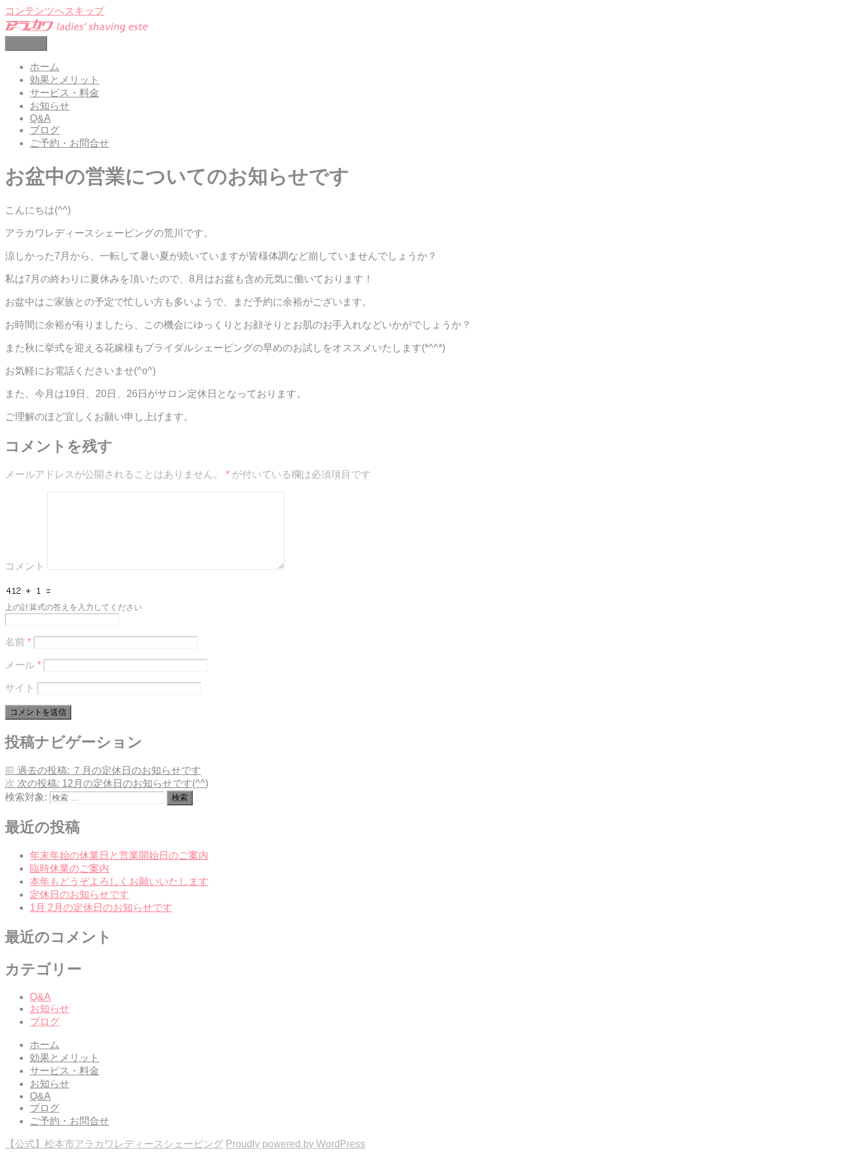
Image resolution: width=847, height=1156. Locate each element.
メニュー (26, 43)
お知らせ (49, 106)
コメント (25, 566)
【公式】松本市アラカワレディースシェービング (114, 1144)
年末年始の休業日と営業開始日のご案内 (119, 855)
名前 (18, 642)
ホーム (45, 66)
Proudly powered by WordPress (295, 1144)
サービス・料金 (64, 92)
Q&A (40, 118)
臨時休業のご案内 (69, 868)
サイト (20, 688)
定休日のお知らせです (79, 894)
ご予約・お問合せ (69, 143)
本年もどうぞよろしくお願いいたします (119, 881)
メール (23, 665)
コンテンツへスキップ (54, 11)
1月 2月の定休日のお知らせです (101, 907)
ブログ (45, 130)
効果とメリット (64, 79)
